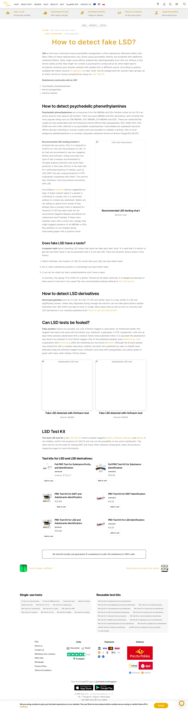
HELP (62, 4)
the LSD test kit (126, 281)
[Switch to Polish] (103, 4)
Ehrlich (57, 30)
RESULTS (54, 4)
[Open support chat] (182, 703)
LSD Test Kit (98, 74)
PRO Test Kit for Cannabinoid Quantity (150, 605)
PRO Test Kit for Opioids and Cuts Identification (152, 623)
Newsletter (75, 648)
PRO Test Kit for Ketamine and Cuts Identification (148, 612)
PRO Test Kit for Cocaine (50, 608)
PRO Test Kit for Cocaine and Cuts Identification (149, 608)
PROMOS (37, 4)
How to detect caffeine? (41, 568)
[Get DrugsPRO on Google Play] (104, 687)
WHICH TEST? (26, 4)
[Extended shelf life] (82, 13)
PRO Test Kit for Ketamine (29, 612)
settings (23, 707)
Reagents (93, 25)
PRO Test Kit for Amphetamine (62, 605)
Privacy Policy (41, 666)
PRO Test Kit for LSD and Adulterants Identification (145, 616)
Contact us (39, 650)
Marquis (127, 438)
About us (38, 646)
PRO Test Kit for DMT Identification (126, 494)
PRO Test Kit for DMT (68, 608)
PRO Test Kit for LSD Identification (126, 520)
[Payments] (109, 658)
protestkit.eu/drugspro (106, 681)
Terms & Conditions (43, 670)
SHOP (16, 4)
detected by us (130, 339)
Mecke (140, 438)
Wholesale (39, 662)
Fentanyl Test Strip (69, 601)
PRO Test (80, 694)
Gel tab (62, 30)
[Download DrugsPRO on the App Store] (83, 687)
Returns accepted (133, 12)
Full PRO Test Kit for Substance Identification (111, 627)
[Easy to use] (8, 13)
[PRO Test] (7, 4)
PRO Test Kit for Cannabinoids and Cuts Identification (114, 608)
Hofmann (118, 438)
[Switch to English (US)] (99, 4)
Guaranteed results (60, 12)
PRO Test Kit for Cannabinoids (30, 608)
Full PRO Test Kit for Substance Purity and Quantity (145, 627)
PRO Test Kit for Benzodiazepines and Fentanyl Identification (116, 605)
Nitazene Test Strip (84, 601)
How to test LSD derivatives (102, 310)
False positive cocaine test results (142, 568)
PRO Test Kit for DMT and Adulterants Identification (114, 612)
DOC (52, 30)
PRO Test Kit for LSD (47, 612)
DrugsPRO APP (72, 4)
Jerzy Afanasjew (53, 34)
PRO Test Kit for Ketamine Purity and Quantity (112, 616)
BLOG (46, 4)
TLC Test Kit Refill (103, 631)
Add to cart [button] (48, 481)
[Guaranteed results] (45, 13)
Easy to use (19, 12)
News (84, 25)
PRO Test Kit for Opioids (82, 612)
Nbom (68, 30)
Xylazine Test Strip (27, 605)
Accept (161, 705)
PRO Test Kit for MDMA (64, 612)
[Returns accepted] (119, 13)
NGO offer (39, 658)
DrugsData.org (77, 70)
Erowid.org (64, 342)
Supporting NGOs (170, 12)
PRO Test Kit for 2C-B (42, 605)
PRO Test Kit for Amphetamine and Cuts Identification (114, 601)
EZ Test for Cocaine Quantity (30, 601)
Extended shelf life (96, 12)
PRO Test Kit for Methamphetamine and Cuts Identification (116, 623)
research (59, 189)
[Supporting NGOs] (156, 13)
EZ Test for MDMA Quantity (51, 601)
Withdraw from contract (45, 654)
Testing (103, 25)
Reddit (111, 342)
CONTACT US (85, 4)
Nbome (72, 30)
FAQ (36, 642)
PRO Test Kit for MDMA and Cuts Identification (112, 620)
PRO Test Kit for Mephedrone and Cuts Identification (146, 620)
